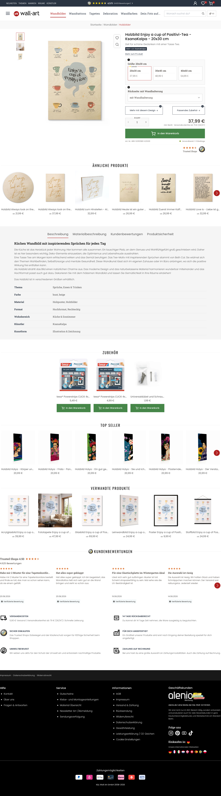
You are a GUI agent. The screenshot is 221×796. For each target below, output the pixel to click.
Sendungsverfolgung (72, 716)
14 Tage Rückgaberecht (136, 616)
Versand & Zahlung (127, 705)
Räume (41, 3)
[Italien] (178, 751)
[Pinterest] (177, 733)
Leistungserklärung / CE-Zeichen (135, 733)
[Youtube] (184, 733)
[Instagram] (171, 733)
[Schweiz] (191, 751)
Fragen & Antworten (15, 705)
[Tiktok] (190, 733)
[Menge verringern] (128, 122)
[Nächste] (217, 193)
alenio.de (173, 705)
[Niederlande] (183, 751)
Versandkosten (19, 616)
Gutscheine (67, 694)
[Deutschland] (170, 751)
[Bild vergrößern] (117, 44)
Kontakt (8, 694)
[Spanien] (196, 751)
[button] (74, 80)
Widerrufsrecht (44, 675)
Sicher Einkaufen (20, 631)
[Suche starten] (203, 14)
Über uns (9, 699)
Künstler (51, 3)
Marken (32, 3)
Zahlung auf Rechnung (136, 648)
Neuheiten (11, 3)
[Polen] (205, 751)
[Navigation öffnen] (8, 13)
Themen (22, 3)
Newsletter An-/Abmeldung (76, 711)
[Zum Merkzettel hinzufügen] (117, 38)
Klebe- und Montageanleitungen (79, 699)
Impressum (5, 675)
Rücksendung (124, 711)
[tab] (57, 234)
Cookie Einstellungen (128, 739)
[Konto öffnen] (195, 3)
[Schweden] (200, 751)
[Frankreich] (174, 751)
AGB (118, 694)
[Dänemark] (187, 751)
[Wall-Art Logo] (26, 13)
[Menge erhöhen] (146, 122)
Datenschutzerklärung (24, 675)
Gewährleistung (125, 728)
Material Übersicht (70, 705)
